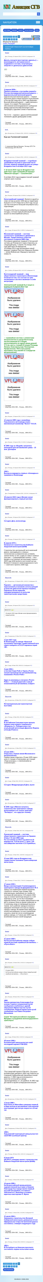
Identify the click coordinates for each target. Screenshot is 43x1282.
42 (34, 270)
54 (32, 717)
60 (33, 880)
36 (34, 56)
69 (33, 1212)
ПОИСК (21, 30)
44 (34, 442)
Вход (37, 30)
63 (33, 996)
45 (34, 467)
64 (32, 1037)
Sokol (5, 43)
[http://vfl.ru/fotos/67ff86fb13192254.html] (14, 1070)
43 (34, 416)
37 (36, 85)
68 (33, 1179)
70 (33, 1242)
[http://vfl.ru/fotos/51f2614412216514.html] (14, 400)
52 (31, 665)
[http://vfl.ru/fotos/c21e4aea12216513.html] (14, 376)
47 (34, 517)
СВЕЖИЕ (14, 30)
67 (33, 1154)
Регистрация (29, 30)
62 (33, 962)
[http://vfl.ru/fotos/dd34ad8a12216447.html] (14, 311)
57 (35, 803)
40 (34, 195)
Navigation (9, 22)
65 (35, 1099)
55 (35, 748)
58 (32, 830)
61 (33, 935)
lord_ (7, 130)
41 (33, 230)
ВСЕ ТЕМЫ (7, 30)
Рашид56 (11, 43)
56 (31, 781)
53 (35, 700)
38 (36, 133)
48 (34, 539)
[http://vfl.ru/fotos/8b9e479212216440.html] (14, 334)
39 (36, 157)
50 (34, 605)
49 (36, 581)
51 (35, 636)
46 (36, 493)
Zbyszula (8, 578)
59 (32, 854)
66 (35, 1128)
